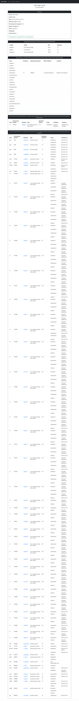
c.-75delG (26, 681)
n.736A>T (26, 329)
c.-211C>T (26, 688)
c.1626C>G (26, 162)
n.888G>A (24, 124)
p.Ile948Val (26, 165)
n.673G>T (26, 196)
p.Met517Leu (26, 668)
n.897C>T (26, 471)
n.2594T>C (26, 500)
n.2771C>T (26, 611)
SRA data (18, 1)
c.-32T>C (25, 665)
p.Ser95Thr (26, 144)
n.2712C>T (26, 574)
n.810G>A (26, 386)
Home (9, 1)
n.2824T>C (26, 631)
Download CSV (13, 37)
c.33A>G (25, 646)
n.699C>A (26, 240)
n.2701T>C (26, 566)
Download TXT (21, 37)
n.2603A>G (26, 507)
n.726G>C (26, 285)
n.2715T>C (26, 581)
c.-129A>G (26, 648)
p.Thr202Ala (26, 661)
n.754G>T (26, 356)
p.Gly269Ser (26, 654)
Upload (13, 1)
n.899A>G (26, 486)
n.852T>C (26, 430)
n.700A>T (26, 255)
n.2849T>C (26, 637)
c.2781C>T (26, 676)
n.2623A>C (26, 514)
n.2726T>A (26, 596)
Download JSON (29, 37)
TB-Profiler (4, 1)
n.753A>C (26, 341)
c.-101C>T (26, 657)
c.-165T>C (26, 171)
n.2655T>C (26, 529)
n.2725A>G (26, 589)
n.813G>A (26, 402)
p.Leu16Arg (26, 695)
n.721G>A (26, 270)
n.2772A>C (26, 617)
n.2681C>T (26, 551)
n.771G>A (26, 371)
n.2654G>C (26, 521)
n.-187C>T (26, 173)
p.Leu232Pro (26, 643)
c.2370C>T (26, 678)
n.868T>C (26, 444)
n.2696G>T (26, 559)
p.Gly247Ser (26, 149)
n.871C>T (26, 458)
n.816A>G (26, 417)
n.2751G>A (26, 604)
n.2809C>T (26, 625)
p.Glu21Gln (26, 140)
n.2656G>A (26, 536)
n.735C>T (26, 314)
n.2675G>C (26, 544)
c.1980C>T (26, 159)
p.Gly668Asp (26, 154)
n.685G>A (26, 211)
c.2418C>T (26, 674)
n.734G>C (26, 299)
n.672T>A (26, 183)
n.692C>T (26, 225)
